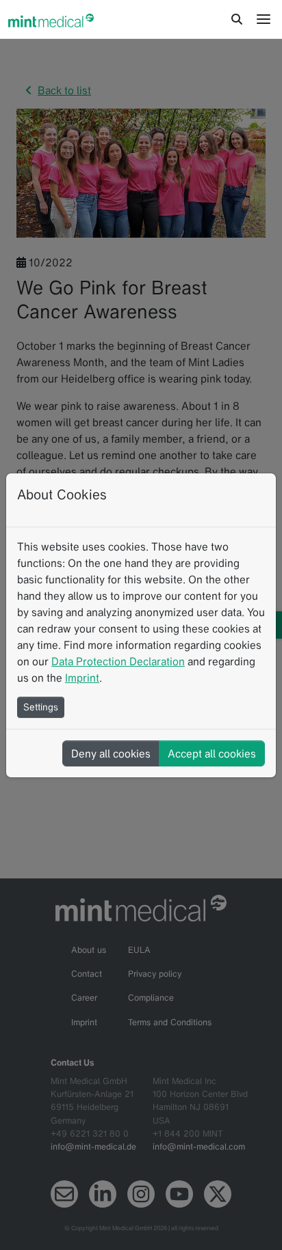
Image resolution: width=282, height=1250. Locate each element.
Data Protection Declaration (118, 661)
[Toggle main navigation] (263, 19)
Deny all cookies (111, 753)
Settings (40, 707)
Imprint (82, 677)
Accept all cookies (212, 753)
